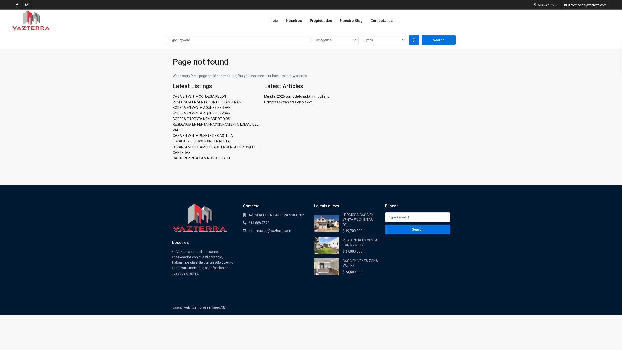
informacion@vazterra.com (270, 231)
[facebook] (17, 5)
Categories (323, 40)
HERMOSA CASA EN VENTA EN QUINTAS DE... (358, 220)
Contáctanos (382, 20)
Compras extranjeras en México (288, 102)
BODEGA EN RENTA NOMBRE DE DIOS (201, 119)
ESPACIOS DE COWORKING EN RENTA (201, 141)
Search (417, 229)
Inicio (273, 20)
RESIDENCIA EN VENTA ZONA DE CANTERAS (207, 102)
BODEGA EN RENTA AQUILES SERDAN (202, 113)
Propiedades (321, 20)
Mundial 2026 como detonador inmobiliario (296, 96)
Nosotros (294, 20)
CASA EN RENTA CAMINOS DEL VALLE (202, 158)
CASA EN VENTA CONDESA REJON (199, 96)
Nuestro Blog (351, 20)
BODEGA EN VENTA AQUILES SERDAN (202, 108)
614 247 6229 (547, 5)
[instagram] (27, 5)
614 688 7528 (259, 223)
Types (368, 40)
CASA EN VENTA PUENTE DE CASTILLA (203, 136)
